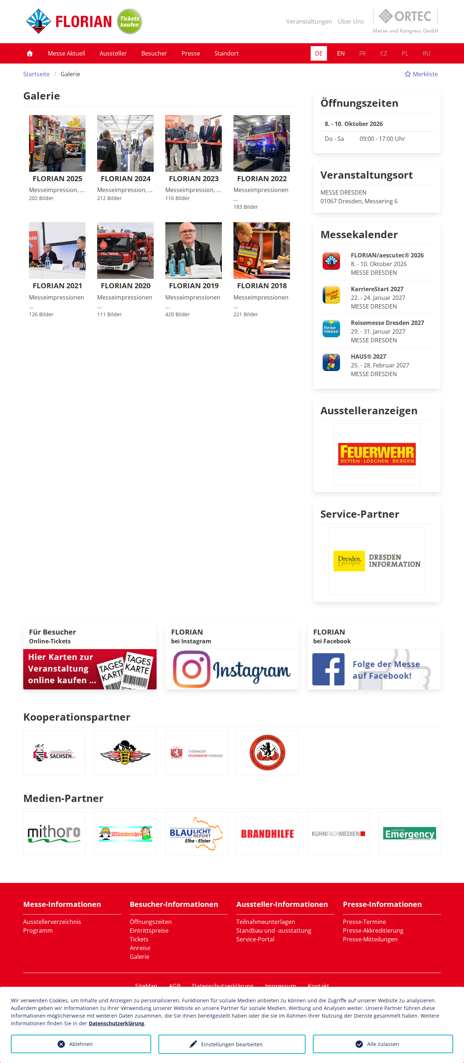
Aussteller (113, 53)
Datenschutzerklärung (222, 986)
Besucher (154, 53)
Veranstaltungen (309, 21)
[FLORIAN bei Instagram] (232, 669)
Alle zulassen (383, 1043)
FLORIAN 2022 (262, 179)
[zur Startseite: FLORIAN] (68, 21)
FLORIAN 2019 (194, 286)
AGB (175, 986)
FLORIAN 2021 (57, 286)
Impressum (280, 986)
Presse (191, 53)
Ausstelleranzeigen (369, 410)
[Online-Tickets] (129, 21)
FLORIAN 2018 (262, 286)
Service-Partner (359, 514)
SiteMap (146, 986)
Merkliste (424, 74)
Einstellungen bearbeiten (232, 1044)
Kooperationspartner (76, 717)
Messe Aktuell (66, 53)
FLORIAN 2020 (125, 286)
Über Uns (351, 21)
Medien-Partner (63, 798)
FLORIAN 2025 (57, 179)
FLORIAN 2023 (194, 179)
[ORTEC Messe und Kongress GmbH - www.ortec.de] (405, 21)
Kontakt (318, 986)
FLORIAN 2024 (125, 179)
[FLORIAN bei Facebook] (374, 669)
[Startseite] (30, 53)
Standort (227, 53)
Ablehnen (81, 1043)
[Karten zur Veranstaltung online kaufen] (90, 669)
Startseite (36, 74)
